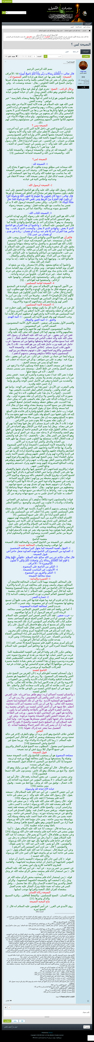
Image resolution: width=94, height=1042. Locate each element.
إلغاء (22, 1021)
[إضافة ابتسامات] (5, 1007)
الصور (66, 51)
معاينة (15, 1021)
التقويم (72, 27)
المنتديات (88, 24)
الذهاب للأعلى (7, 1027)
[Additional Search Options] (7, 12)
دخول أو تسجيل (7, 1)
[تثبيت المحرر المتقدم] (9, 1007)
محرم (87, 1027)
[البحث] (4, 12)
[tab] (85, 51)
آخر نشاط (75, 51)
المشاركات (85, 51)
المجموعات (78, 24)
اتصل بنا (15, 1027)
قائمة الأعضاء (79, 27)
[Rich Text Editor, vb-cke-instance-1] (47, 1013)
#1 (5, 61)
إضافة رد (7, 1021)
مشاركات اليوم (86, 27)
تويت (82, 87)
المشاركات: (85, 83)
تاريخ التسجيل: (85, 80)
